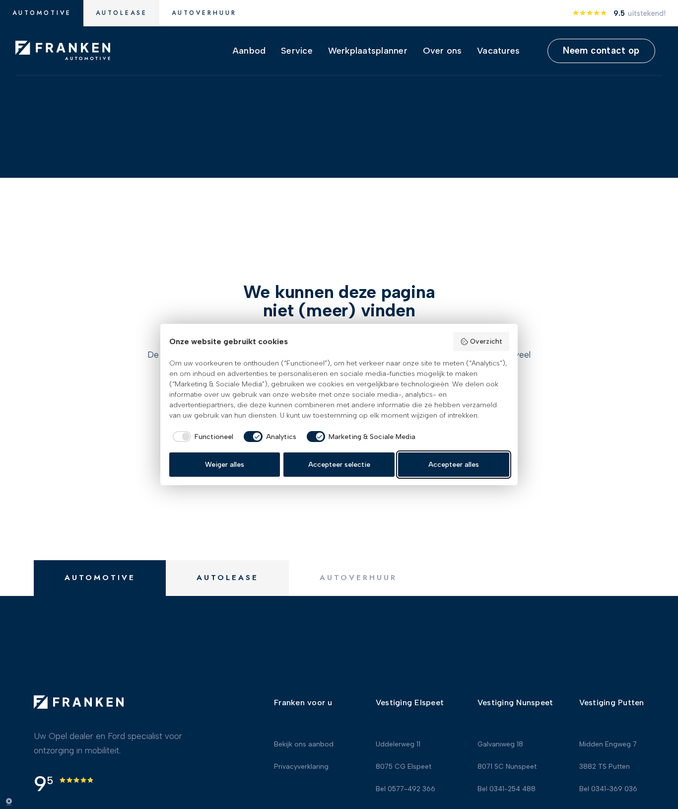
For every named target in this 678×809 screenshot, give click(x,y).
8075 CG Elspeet (403, 767)
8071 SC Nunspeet (507, 767)
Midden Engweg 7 (608, 745)
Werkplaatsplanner (367, 50)
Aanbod (249, 50)
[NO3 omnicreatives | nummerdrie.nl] (15, 801)
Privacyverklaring (301, 767)
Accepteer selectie (339, 464)
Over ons (442, 50)
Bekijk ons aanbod (304, 745)
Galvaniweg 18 (500, 745)
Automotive (41, 12)
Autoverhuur (204, 12)
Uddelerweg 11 (398, 745)
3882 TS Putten (604, 767)
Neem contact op (601, 50)
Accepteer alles (453, 464)
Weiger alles (224, 464)
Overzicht (486, 341)
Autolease (121, 12)
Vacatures (498, 50)
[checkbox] (201, 436)
